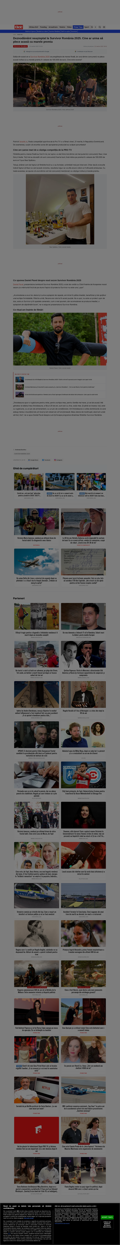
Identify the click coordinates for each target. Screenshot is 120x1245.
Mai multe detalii (28, 1218)
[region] (60, 1224)
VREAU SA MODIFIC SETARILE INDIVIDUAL (107, 1224)
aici (9, 1233)
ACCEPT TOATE (107, 1217)
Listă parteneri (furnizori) (62, 1223)
